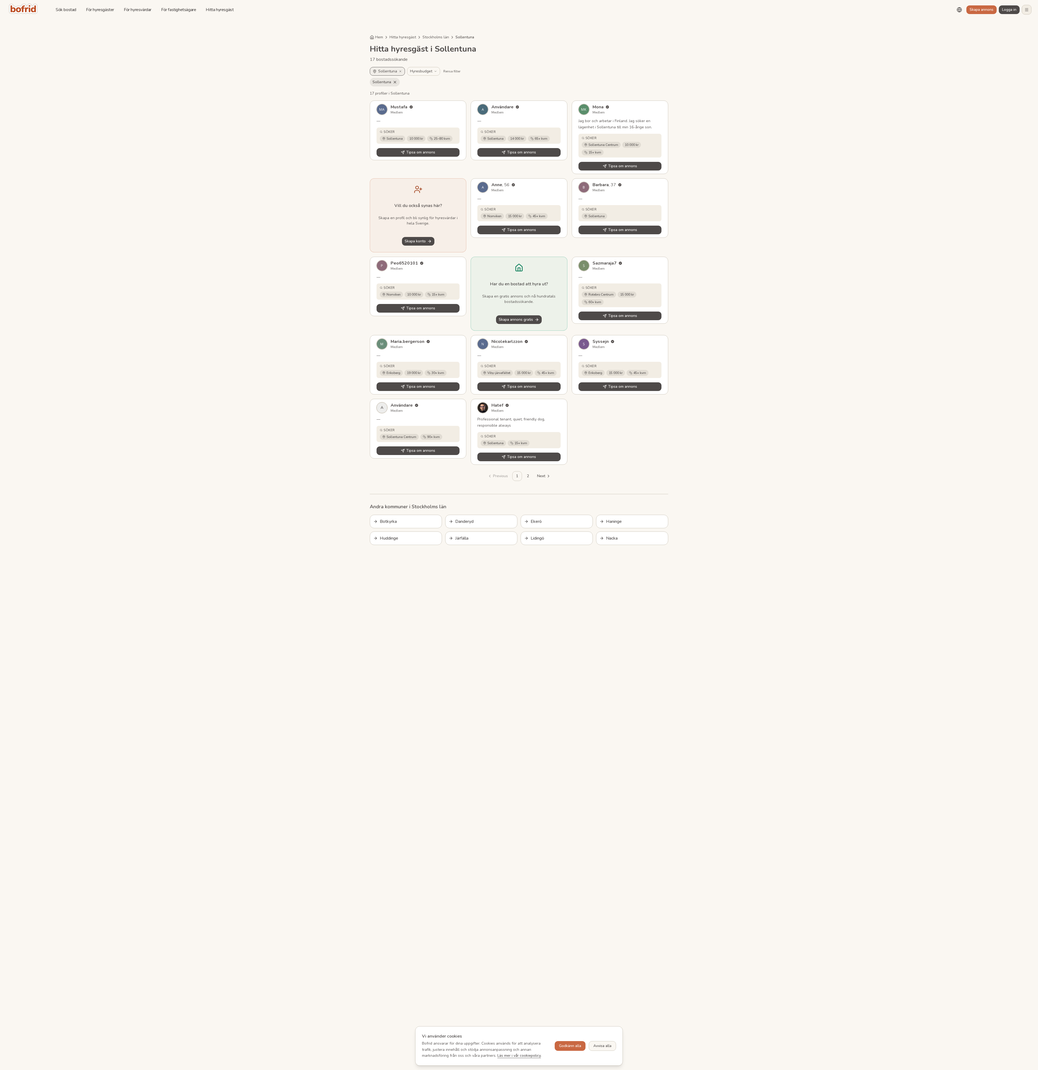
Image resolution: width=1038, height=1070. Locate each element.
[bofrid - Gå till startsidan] (24, 10)
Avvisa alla (602, 1045)
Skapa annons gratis (516, 319)
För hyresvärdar (137, 10)
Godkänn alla (570, 1045)
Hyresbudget (421, 71)
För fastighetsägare (178, 10)
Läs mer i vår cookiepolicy (519, 1055)
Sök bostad (66, 10)
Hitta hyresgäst (220, 10)
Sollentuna (381, 82)
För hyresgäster (100, 10)
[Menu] (1027, 10)
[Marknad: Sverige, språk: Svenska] (959, 10)
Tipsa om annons (420, 152)
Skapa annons (981, 9)
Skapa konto (415, 241)
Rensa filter (451, 71)
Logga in (1009, 9)
